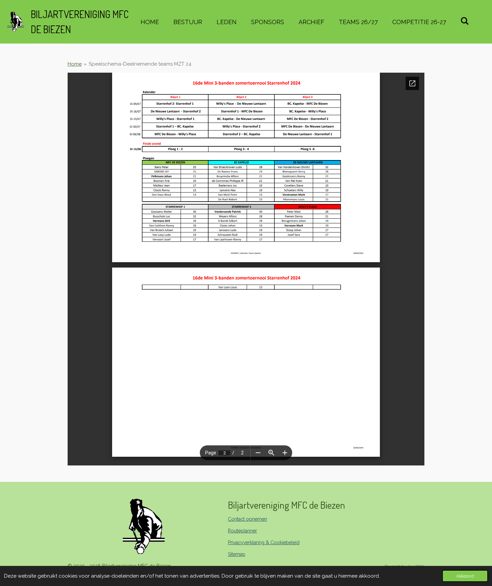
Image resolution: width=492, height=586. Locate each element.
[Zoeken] (465, 21)
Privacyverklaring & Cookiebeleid (264, 542)
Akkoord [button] (465, 576)
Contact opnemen (247, 519)
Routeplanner (242, 530)
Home (75, 64)
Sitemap (236, 554)
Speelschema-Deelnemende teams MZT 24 (140, 64)
